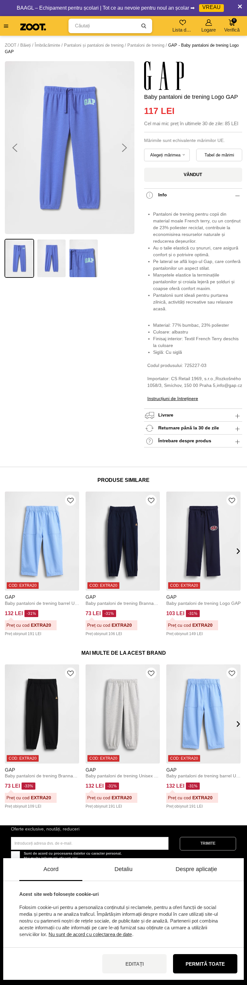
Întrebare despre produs (184, 440)
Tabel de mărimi (219, 155)
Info (162, 194)
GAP (10, 597)
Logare (208, 30)
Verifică (232, 25)
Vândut (193, 174)
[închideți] (240, 8)
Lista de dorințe (183, 30)
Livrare (165, 414)
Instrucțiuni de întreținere (172, 398)
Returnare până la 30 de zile (188, 427)
